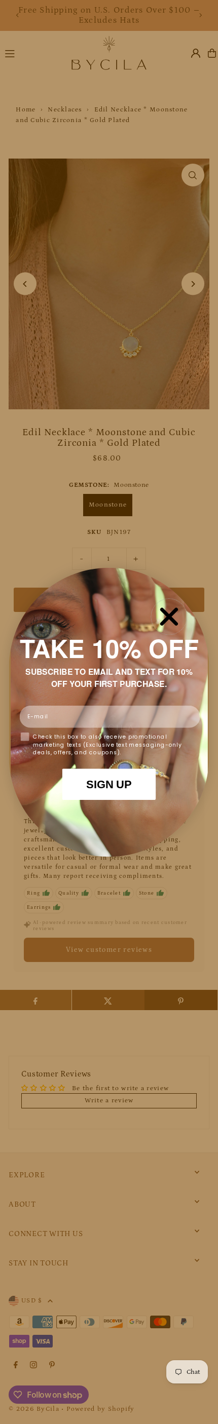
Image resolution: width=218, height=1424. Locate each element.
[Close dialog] (169, 616)
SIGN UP (109, 784)
